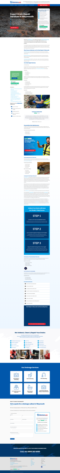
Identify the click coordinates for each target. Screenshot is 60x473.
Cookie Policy (32, 463)
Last (22, 415)
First (10, 415)
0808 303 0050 (34, 451)
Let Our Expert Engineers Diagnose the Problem (15, 99)
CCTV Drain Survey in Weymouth (40, 68)
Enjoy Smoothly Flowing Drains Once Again (16, 101)
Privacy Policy (32, 464)
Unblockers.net (30, 39)
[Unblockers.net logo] (15, 1)
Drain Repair (11, 464)
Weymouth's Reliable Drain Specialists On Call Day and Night (16, 94)
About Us (32, 461)
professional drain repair (45, 39)
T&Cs (31, 465)
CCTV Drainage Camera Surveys (14, 463)
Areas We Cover (33, 462)
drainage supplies (31, 192)
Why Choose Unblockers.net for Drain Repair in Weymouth (16, 89)
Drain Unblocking (12, 462)
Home (31, 460)
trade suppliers (46, 192)
